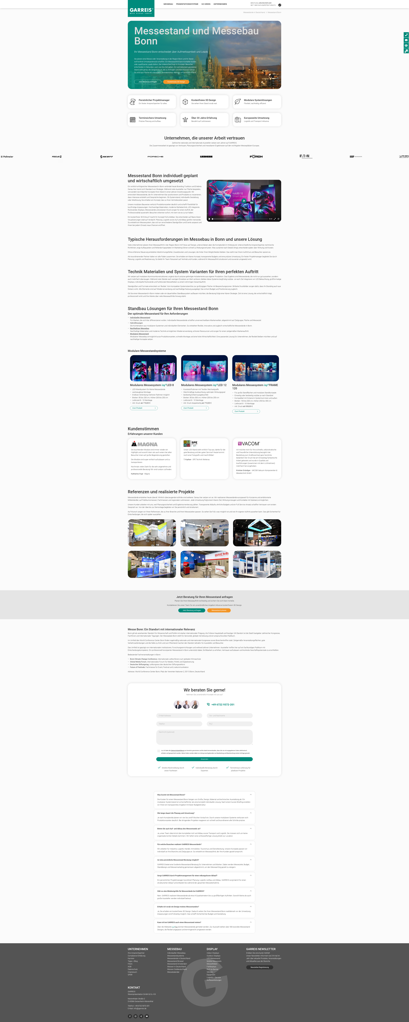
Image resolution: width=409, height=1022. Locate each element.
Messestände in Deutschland (178, 958)
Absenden (204, 759)
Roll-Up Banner (212, 969)
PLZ (210, 724)
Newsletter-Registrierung (260, 967)
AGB (129, 967)
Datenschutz (133, 969)
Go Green (206, 4)
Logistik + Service (214, 977)
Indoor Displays (213, 953)
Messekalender (173, 972)
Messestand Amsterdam (177, 964)
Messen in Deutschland (176, 967)
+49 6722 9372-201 (265, 3)
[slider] (240, 219)
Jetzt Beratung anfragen (148, 82)
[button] (203, 795)
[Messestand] (152, 535)
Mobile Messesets (214, 961)
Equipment (211, 975)
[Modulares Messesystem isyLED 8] (153, 368)
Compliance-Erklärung (136, 956)
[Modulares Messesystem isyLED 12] (204, 368)
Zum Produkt (137, 408)
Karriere (131, 958)
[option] (104, 157)
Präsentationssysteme (187, 4)
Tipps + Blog (133, 961)
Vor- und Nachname (217, 716)
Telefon (162, 724)
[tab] (204, 795)
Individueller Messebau (176, 953)
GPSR (130, 975)
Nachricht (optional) (166, 732)
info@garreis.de (140, 1008)
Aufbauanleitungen (214, 980)
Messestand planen (219, 610)
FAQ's (130, 964)
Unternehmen (220, 4)
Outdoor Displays (213, 956)
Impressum (132, 972)
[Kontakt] (278, 5)
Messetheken (212, 964)
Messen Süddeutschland (177, 969)
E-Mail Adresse (165, 716)
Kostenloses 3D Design (176, 82)
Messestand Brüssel (175, 961)
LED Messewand (213, 958)
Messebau (168, 4)
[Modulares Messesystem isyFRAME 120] (255, 368)
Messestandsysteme (175, 956)
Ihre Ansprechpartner (136, 953)
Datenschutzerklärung (177, 750)
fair (175, 927)
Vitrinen (210, 972)
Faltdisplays (211, 967)
